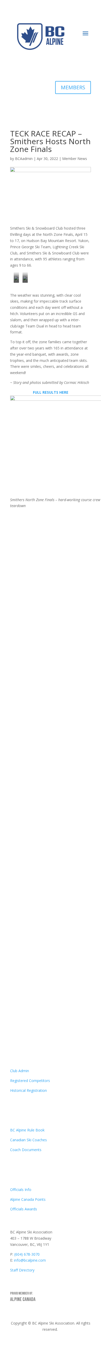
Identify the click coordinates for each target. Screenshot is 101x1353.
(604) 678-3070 (27, 1254)
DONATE (74, 66)
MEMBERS (73, 87)
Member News (74, 158)
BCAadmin (24, 158)
